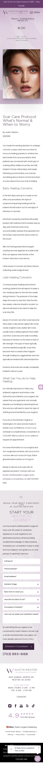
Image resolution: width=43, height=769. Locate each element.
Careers (21, 697)
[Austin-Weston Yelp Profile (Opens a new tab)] (27, 706)
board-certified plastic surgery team (18, 475)
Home (17, 36)
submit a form (24, 436)
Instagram (29, 459)
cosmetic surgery (10, 150)
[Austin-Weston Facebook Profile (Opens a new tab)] (15, 706)
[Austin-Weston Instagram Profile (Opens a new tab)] (9, 706)
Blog (24, 36)
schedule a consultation (13, 479)
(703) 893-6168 (9, 436)
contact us (29, 428)
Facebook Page (24, 455)
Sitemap (10, 734)
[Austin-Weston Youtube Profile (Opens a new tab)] (21, 706)
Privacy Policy (28, 639)
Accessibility (31, 734)
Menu (37, 13)
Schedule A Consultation (16, 647)
